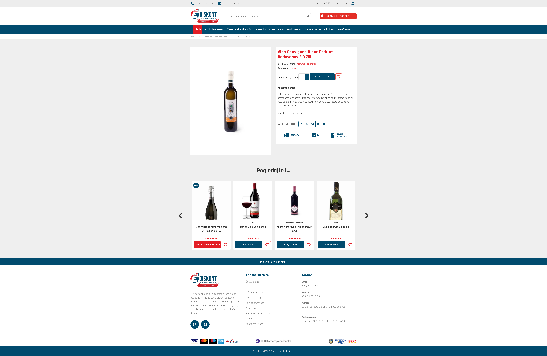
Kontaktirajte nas (254, 324)
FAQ (319, 135)
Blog (248, 287)
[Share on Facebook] (301, 124)
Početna (193, 36)
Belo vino (208, 36)
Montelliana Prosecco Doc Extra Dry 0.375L (211, 229)
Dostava (295, 135)
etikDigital (289, 351)
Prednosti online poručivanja (260, 313)
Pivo (270, 29)
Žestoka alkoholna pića (239, 29)
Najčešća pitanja (330, 3)
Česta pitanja (252, 281)
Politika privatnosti (255, 303)
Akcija (198, 29)
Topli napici (293, 29)
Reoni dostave (253, 308)
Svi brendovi (252, 318)
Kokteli (260, 29)
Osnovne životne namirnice (318, 29)
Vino (280, 29)
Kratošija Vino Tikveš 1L (253, 227)
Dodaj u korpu (322, 76)
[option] (211, 215)
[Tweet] (307, 124)
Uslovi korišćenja (342, 135)
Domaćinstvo (343, 29)
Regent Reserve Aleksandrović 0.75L (294, 229)
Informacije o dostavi (256, 292)
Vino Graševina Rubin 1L (336, 227)
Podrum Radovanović (306, 63)
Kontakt (344, 3)
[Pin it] (313, 124)
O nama (316, 3)
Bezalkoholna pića (213, 29)
